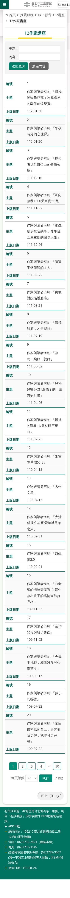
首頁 (12, 15)
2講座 (60, 15)
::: (2, 809)
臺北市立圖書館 (39, 4)
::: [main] (7, 13)
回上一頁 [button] (47, 796)
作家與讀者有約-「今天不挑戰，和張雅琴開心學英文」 (44, 662)
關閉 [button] (4, 4)
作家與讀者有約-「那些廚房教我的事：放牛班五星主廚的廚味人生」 (44, 231)
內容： (14, 57)
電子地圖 (24, 837)
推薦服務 (27, 15)
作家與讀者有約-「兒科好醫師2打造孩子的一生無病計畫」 (44, 389)
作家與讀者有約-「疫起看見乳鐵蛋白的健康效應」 (44, 164)
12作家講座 (18, 21)
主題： (14, 48)
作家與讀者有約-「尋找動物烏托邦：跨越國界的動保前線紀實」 (44, 97)
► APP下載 (12, 826)
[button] (18, 66)
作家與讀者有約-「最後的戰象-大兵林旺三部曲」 (44, 425)
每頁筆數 (17, 778)
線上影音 (45, 15)
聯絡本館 (46, 842)
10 (57, 766)
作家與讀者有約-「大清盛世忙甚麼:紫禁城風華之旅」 (44, 523)
